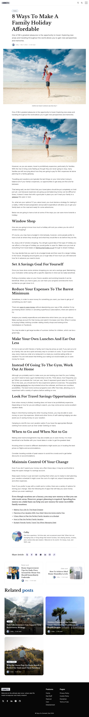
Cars (47, 702)
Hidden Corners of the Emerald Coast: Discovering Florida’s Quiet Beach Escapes (63, 625)
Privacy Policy (64, 693)
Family (48, 693)
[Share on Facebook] (31, 554)
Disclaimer (63, 699)
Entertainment (50, 705)
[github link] (20, 701)
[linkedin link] (11, 701)
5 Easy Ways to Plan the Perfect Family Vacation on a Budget (36, 516)
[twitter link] (3, 701)
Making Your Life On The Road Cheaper (28, 510)
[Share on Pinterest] (36, 554)
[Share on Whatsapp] (40, 554)
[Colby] (13, 44)
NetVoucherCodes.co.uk (45, 248)
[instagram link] (15, 701)
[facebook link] (7, 701)
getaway (15, 197)
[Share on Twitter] (27, 554)
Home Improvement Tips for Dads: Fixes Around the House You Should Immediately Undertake (30, 572)
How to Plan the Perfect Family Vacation (28, 519)
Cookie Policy (64, 696)
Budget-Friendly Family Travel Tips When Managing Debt (35, 522)
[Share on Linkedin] (45, 554)
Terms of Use (64, 702)
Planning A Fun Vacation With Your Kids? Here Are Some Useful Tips (39, 513)
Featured (49, 699)
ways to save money (27, 307)
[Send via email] (49, 554)
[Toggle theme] (82, 2)
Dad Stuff (49, 696)
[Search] (78, 2)
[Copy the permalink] (54, 554)
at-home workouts (21, 385)
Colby (17, 44)
